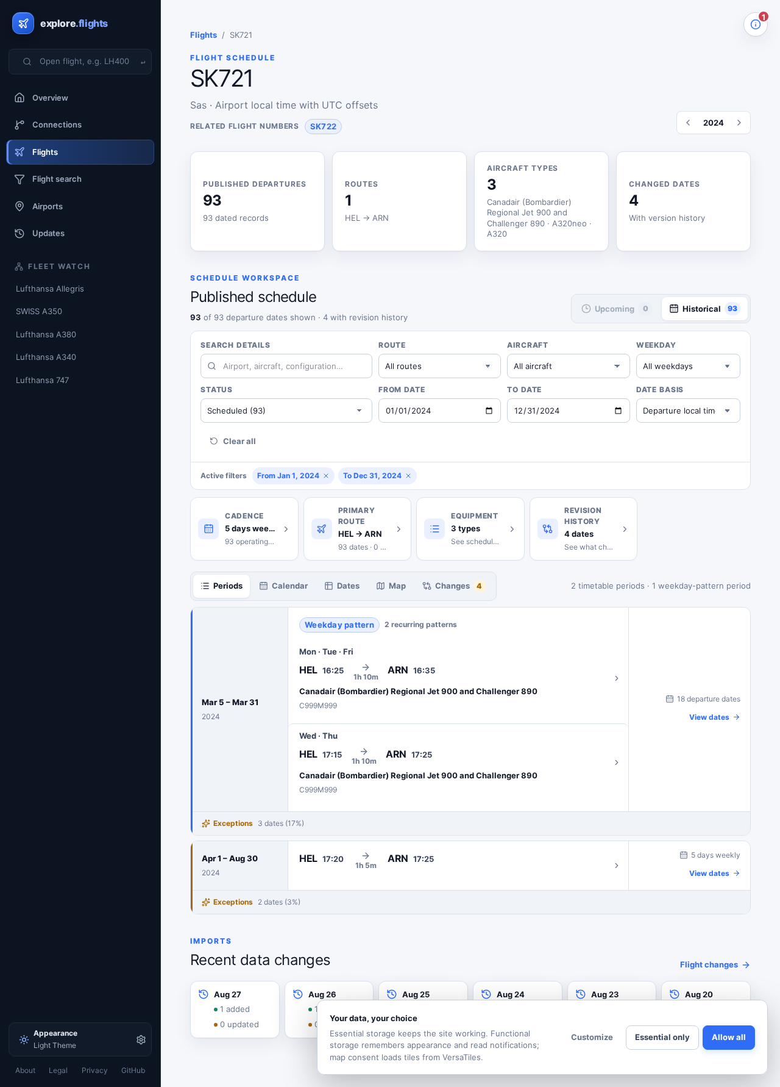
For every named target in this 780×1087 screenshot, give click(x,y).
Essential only (662, 1037)
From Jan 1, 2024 (288, 475)
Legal (58, 1070)
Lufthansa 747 (42, 380)
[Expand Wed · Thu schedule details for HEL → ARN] (458, 763)
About (25, 1070)
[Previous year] (688, 122)
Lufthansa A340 (46, 357)
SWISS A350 (39, 311)
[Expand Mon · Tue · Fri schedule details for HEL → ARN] (458, 678)
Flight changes (709, 964)
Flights (203, 35)
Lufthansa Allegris (50, 288)
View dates (709, 717)
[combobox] (88, 61)
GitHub (133, 1070)
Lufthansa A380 (46, 334)
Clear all (239, 441)
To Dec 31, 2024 (372, 475)
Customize (592, 1037)
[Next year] (739, 122)
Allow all (729, 1037)
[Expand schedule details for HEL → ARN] (458, 865)
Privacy (95, 1070)
